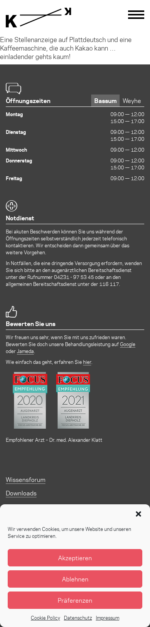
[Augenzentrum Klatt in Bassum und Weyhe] (38, 17)
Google (127, 344)
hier (87, 361)
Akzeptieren (75, 558)
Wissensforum (25, 479)
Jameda (25, 351)
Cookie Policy (45, 617)
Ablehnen (75, 579)
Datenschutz (78, 617)
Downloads (21, 493)
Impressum (107, 617)
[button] (138, 514)
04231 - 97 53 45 (74, 277)
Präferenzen (75, 600)
